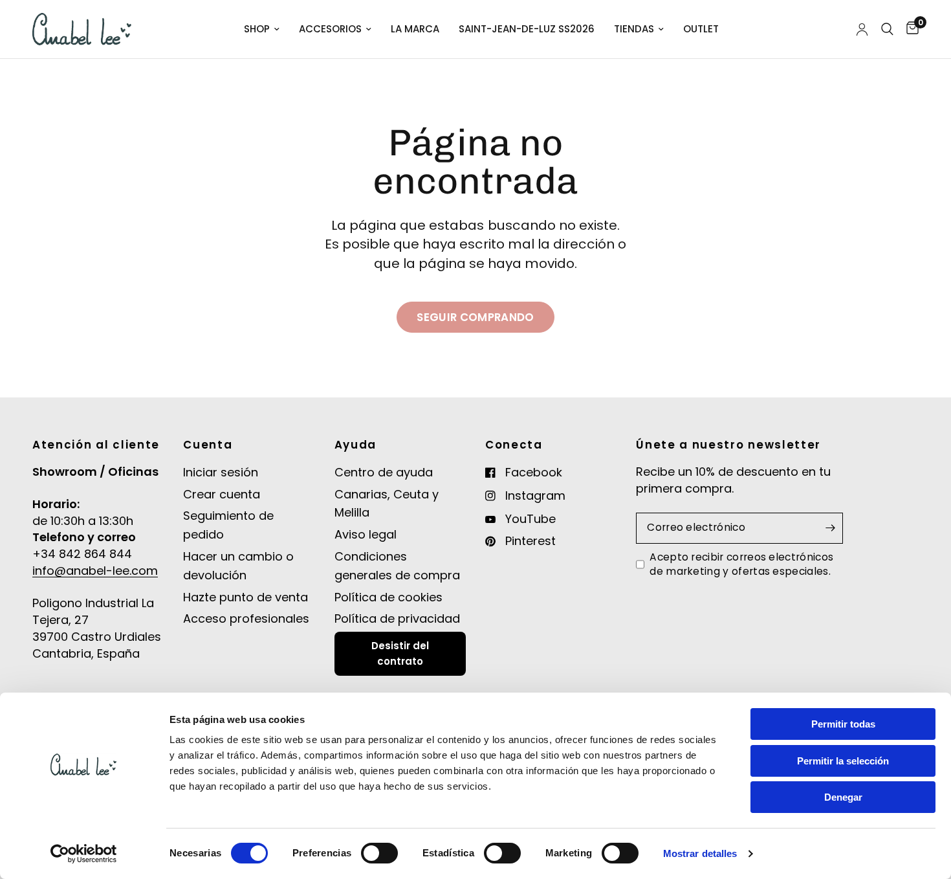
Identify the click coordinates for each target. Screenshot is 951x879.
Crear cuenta (221, 494)
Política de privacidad (397, 618)
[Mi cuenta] (862, 29)
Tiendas (634, 29)
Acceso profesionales (246, 618)
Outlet (701, 29)
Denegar (843, 797)
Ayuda (355, 445)
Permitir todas (843, 723)
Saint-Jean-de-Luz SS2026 (527, 29)
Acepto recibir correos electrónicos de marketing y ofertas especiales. (741, 564)
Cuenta (207, 445)
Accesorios (330, 29)
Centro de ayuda (383, 472)
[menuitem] (261, 29)
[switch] (379, 853)
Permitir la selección (843, 760)
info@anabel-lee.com (95, 570)
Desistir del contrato (400, 653)
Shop (257, 29)
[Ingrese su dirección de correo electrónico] (830, 528)
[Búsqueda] (887, 29)
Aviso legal (365, 534)
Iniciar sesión (220, 472)
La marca (415, 29)
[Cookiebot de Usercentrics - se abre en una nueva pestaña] (83, 853)
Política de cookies (388, 597)
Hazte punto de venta (245, 597)
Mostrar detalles (700, 853)
